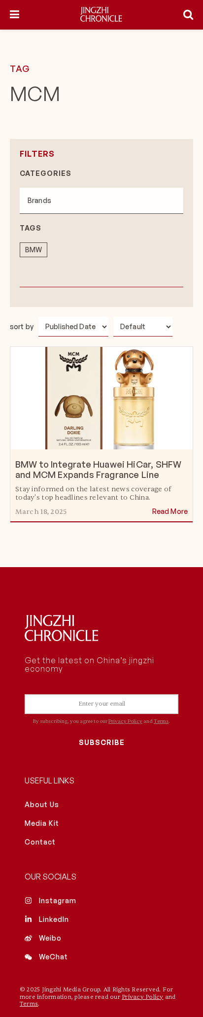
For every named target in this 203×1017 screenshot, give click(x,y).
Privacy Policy (125, 721)
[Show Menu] (14, 15)
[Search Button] (188, 15)
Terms (161, 721)
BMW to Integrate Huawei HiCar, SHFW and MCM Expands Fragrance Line (98, 469)
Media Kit (42, 823)
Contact (40, 842)
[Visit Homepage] (101, 15)
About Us (42, 804)
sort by (22, 326)
